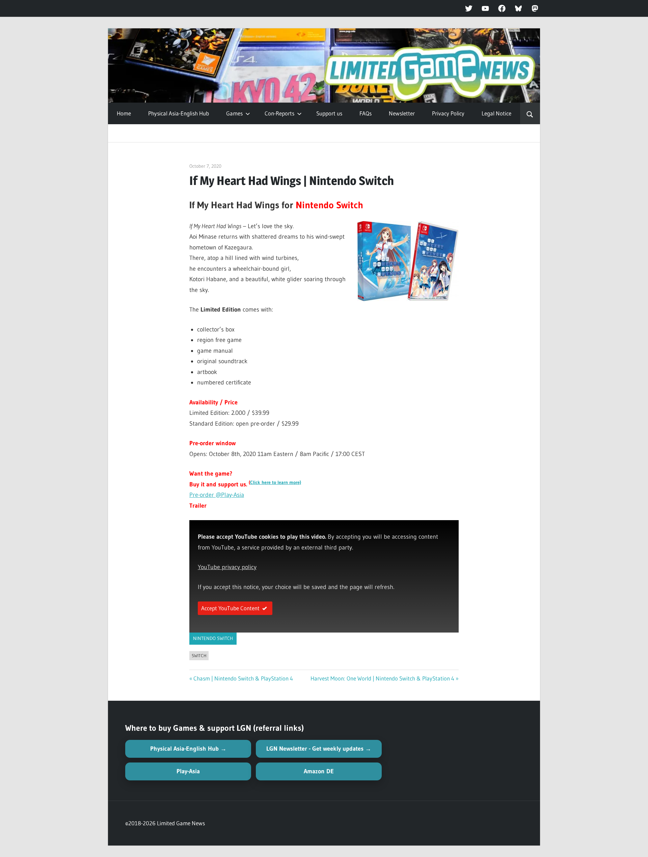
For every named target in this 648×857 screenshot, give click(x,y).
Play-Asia (188, 771)
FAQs (365, 113)
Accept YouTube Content (230, 608)
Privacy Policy (448, 113)
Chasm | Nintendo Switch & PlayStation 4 (243, 678)
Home (124, 113)
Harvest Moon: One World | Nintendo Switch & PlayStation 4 (382, 678)
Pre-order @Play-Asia (216, 495)
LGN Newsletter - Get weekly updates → (318, 748)
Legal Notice (496, 113)
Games (234, 113)
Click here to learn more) (275, 482)
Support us (329, 113)
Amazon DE (319, 771)
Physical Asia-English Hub (178, 113)
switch (199, 655)
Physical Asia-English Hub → (188, 748)
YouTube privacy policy (227, 567)
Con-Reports (279, 113)
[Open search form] (530, 113)
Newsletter (402, 113)
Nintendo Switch (213, 638)
